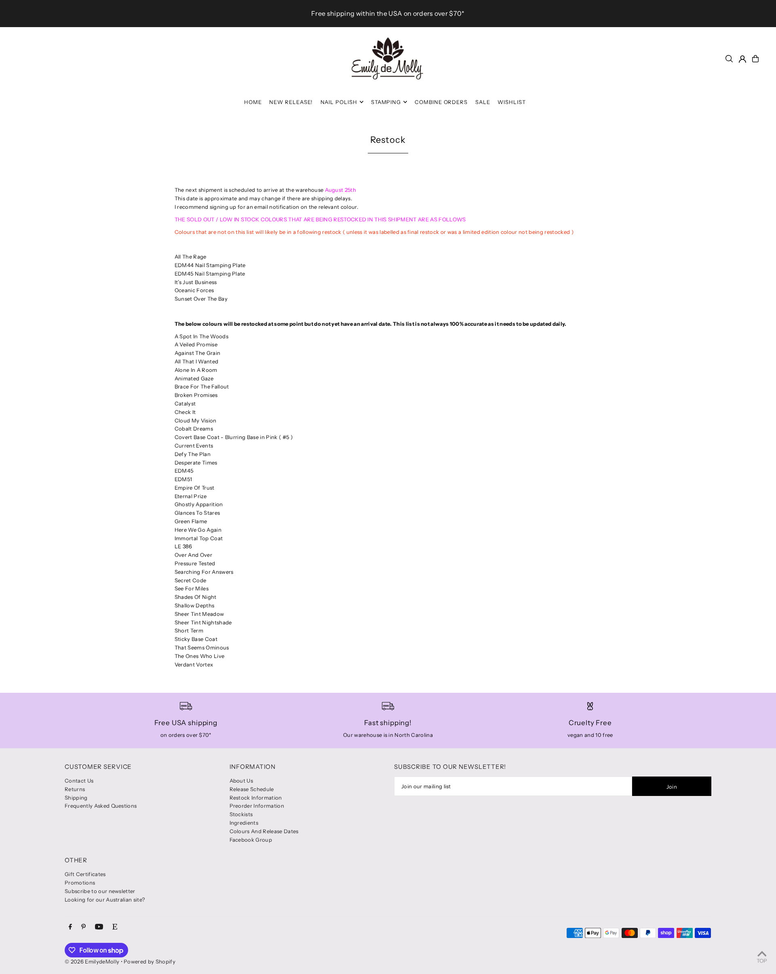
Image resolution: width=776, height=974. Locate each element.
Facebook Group (251, 839)
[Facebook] (70, 927)
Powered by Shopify (149, 961)
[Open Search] (729, 58)
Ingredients (244, 822)
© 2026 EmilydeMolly (92, 961)
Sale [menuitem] (482, 102)
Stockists (241, 814)
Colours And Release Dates (264, 831)
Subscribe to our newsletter (100, 891)
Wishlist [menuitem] (512, 102)
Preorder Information (257, 805)
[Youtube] (99, 927)
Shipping (76, 797)
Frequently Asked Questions (101, 805)
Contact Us (79, 780)
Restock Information (256, 797)
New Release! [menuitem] (291, 102)
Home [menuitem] (253, 102)
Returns (75, 789)
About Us (241, 780)
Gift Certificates (85, 874)
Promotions (80, 882)
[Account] (742, 59)
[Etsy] (114, 927)
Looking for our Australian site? (105, 899)
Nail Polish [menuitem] (339, 102)
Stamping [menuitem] (386, 102)
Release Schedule (252, 789)
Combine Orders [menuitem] (441, 102)
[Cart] (755, 58)
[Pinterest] (83, 927)
